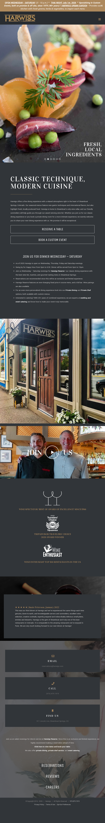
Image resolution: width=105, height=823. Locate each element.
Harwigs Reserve (50, 739)
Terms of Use (50, 805)
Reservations (52, 765)
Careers (52, 787)
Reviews (52, 776)
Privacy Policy (39, 805)
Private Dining (71, 290)
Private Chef (86, 290)
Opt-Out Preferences (64, 805)
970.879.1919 (75, 801)
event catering (74, 750)
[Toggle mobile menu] (99, 19)
